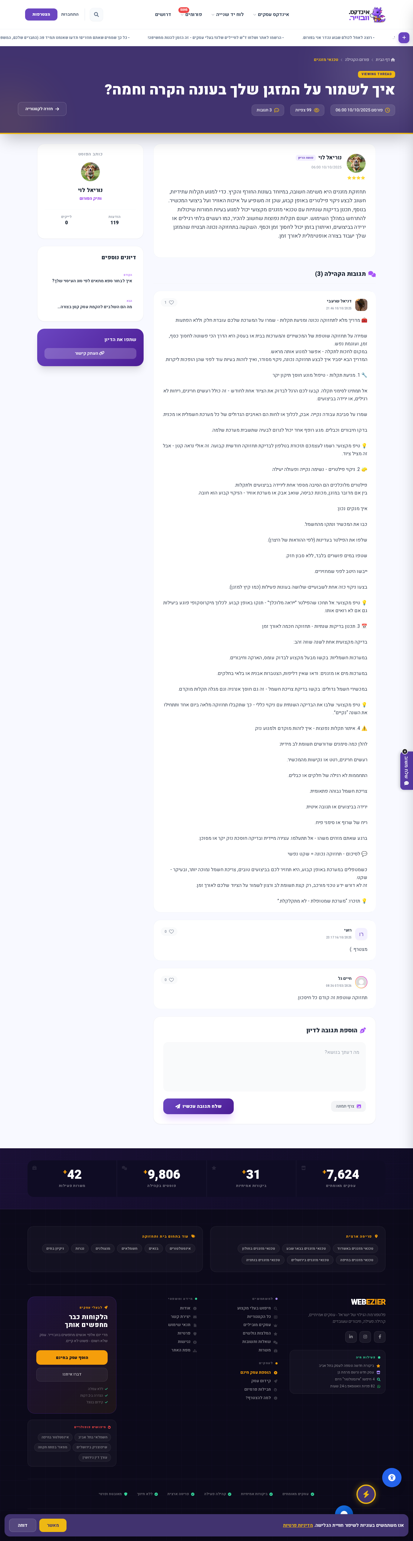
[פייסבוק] (379, 1337)
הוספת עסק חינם (255, 1373)
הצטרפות (41, 14)
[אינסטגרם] (365, 1337)
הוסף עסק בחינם (72, 1357)
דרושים (163, 14)
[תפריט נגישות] (392, 1477)
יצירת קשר (180, 1317)
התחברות (70, 14)
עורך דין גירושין (95, 1457)
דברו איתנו (72, 1374)
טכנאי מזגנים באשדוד (355, 1248)
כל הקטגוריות (259, 1317)
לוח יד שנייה (230, 14)
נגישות (184, 1342)
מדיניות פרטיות (298, 1525)
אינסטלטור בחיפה (55, 1437)
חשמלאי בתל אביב (92, 1437)
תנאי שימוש (179, 1325)
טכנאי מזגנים (326, 60)
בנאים (153, 1248)
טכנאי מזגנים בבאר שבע (306, 1248)
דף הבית (383, 60)
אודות (185, 1308)
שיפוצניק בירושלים (91, 1447)
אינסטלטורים (180, 1248)
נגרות (80, 1248)
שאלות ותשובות (256, 1342)
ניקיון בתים (55, 1248)
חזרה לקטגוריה (39, 109)
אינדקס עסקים (273, 14)
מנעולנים (103, 1248)
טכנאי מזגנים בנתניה (263, 1260)
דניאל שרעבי (339, 301)
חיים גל (345, 979)
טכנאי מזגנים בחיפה (356, 1260)
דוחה (23, 1525)
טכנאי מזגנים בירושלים (310, 1260)
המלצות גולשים (257, 1333)
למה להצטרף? (258, 1398)
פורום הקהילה (357, 60)
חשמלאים (130, 1248)
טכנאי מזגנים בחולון (258, 1248)
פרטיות (183, 1333)
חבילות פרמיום (257, 1389)
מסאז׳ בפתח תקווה (52, 1447)
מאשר (53, 1525)
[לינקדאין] (351, 1337)
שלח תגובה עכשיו (202, 1106)
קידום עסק (261, 1381)
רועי (348, 930)
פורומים (191, 13)
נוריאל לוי (330, 158)
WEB (368, 1302)
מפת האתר (180, 1350)
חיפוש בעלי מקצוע (254, 1308)
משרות (265, 1350)
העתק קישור (87, 353)
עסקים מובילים (257, 1325)
